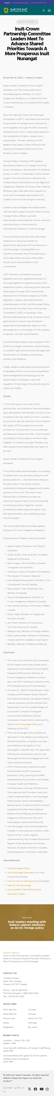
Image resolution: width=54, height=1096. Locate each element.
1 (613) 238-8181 (18, 990)
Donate (32, 1014)
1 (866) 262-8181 (29, 993)
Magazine (8, 1027)
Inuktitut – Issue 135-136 (16, 1040)
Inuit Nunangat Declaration (21, 872)
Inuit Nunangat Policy (27, 724)
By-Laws (32, 1027)
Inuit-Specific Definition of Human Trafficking (26, 1048)
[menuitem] (7, 2)
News (15, 952)
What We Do (9, 1014)
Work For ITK (35, 1018)
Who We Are (9, 1009)
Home (6, 952)
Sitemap (32, 1022)
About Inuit (9, 1018)
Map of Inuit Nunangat (19, 885)
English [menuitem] (7, 3)
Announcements (27, 22)
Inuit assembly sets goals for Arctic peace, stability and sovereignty (25, 1057)
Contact (32, 1009)
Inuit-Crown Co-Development (22, 881)
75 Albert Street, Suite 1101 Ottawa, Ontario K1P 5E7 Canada (15, 981)
